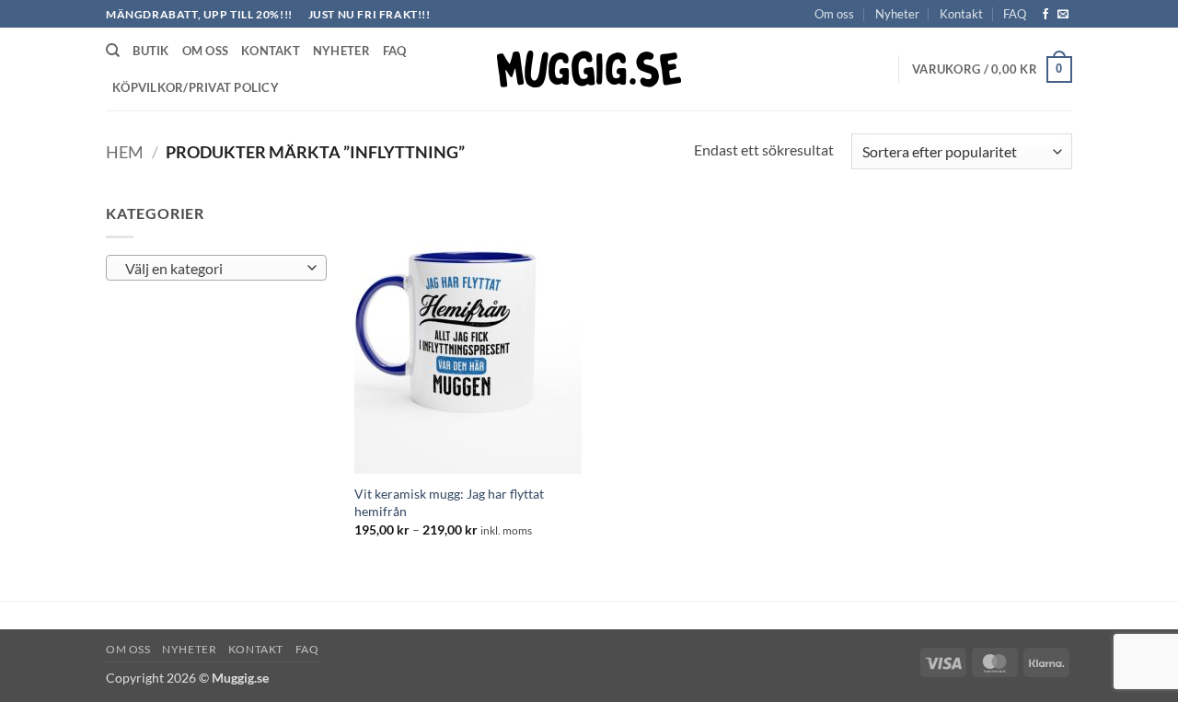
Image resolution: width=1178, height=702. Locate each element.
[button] (992, 70)
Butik (150, 50)
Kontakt (961, 13)
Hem (125, 152)
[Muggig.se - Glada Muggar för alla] (589, 69)
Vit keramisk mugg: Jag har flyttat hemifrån (449, 502)
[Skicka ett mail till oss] (1062, 14)
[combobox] (216, 268)
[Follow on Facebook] (1045, 14)
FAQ (1014, 13)
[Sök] (113, 50)
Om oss (834, 13)
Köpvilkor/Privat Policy (195, 87)
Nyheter (897, 13)
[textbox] (212, 269)
